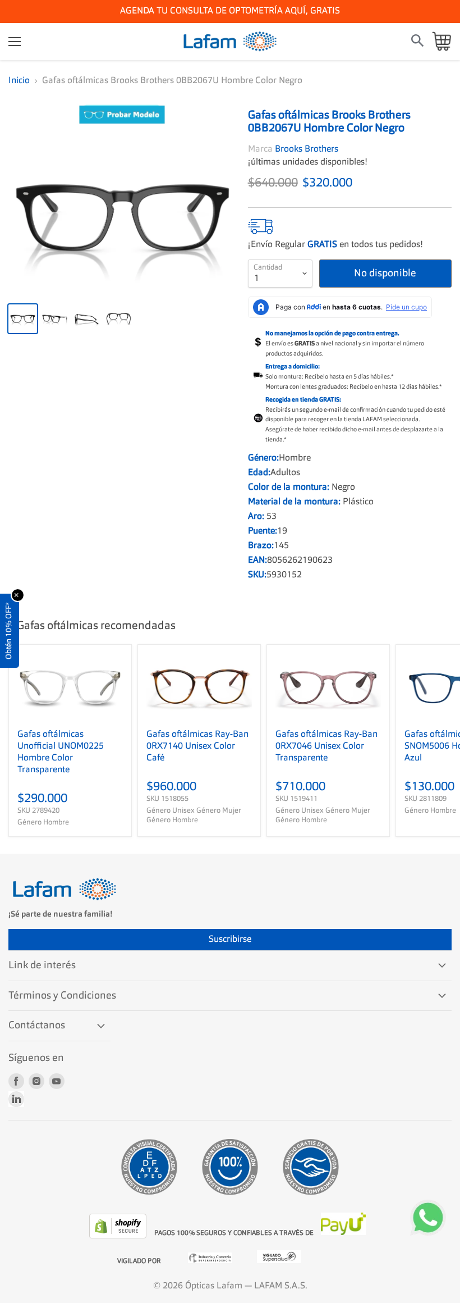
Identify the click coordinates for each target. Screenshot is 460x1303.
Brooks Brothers (306, 149)
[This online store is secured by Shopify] (119, 1236)
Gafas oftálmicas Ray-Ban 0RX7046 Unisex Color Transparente (326, 746)
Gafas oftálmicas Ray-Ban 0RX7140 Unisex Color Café (197, 746)
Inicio (19, 80)
